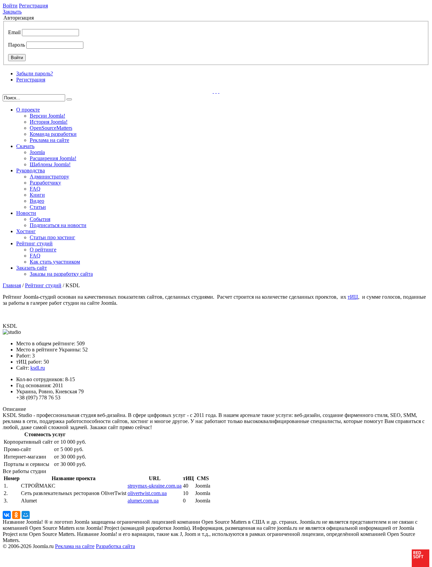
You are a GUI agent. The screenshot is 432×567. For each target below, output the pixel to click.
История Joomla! (49, 122)
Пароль (16, 45)
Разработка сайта (115, 546)
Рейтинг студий (34, 243)
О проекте (28, 110)
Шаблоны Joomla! (50, 164)
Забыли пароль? (34, 73)
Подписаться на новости (58, 225)
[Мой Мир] (26, 515)
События (40, 219)
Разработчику (45, 183)
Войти (10, 5)
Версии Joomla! (47, 116)
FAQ (35, 189)
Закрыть (12, 12)
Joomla (37, 152)
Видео (37, 201)
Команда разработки (53, 134)
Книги (37, 195)
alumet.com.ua (143, 500)
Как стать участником (55, 262)
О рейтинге (43, 249)
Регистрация (33, 5)
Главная (12, 285)
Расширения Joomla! (53, 158)
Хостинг (26, 231)
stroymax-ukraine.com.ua (155, 486)
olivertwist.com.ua (147, 493)
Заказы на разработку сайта (61, 274)
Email (14, 32)
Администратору (49, 176)
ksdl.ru (37, 368)
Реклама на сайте (49, 140)
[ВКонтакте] (7, 515)
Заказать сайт (31, 268)
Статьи (38, 207)
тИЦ (353, 297)
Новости (26, 213)
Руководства (30, 170)
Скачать (25, 146)
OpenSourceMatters (51, 128)
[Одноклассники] (16, 515)
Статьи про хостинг (52, 237)
